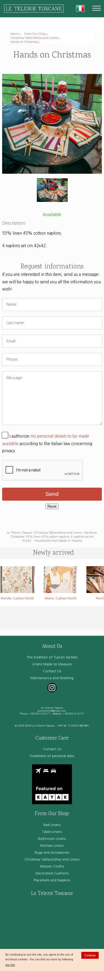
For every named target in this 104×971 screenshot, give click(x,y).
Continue (90, 955)
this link (10, 964)
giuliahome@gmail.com (52, 710)
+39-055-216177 (39, 713)
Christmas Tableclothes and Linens (34, 37)
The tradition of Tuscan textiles (52, 657)
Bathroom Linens (52, 838)
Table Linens (52, 831)
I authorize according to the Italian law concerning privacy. (47, 443)
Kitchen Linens (51, 845)
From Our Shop (35, 33)
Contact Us (52, 671)
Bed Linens (52, 825)
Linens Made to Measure (52, 664)
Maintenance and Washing (52, 678)
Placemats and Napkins (52, 880)
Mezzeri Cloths (52, 866)
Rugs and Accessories (52, 852)
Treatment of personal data (52, 756)
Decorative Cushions (52, 873)
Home (14, 33)
